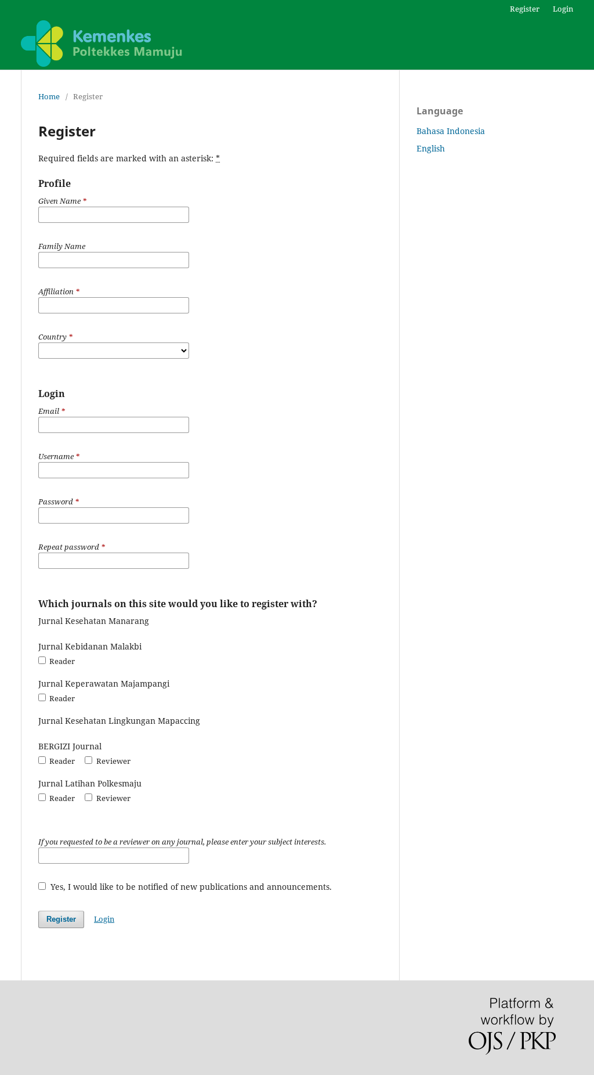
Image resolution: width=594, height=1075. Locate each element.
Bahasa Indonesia (450, 130)
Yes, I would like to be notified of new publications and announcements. (190, 886)
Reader (61, 661)
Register (524, 8)
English (430, 148)
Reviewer (112, 761)
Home (49, 96)
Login (563, 8)
